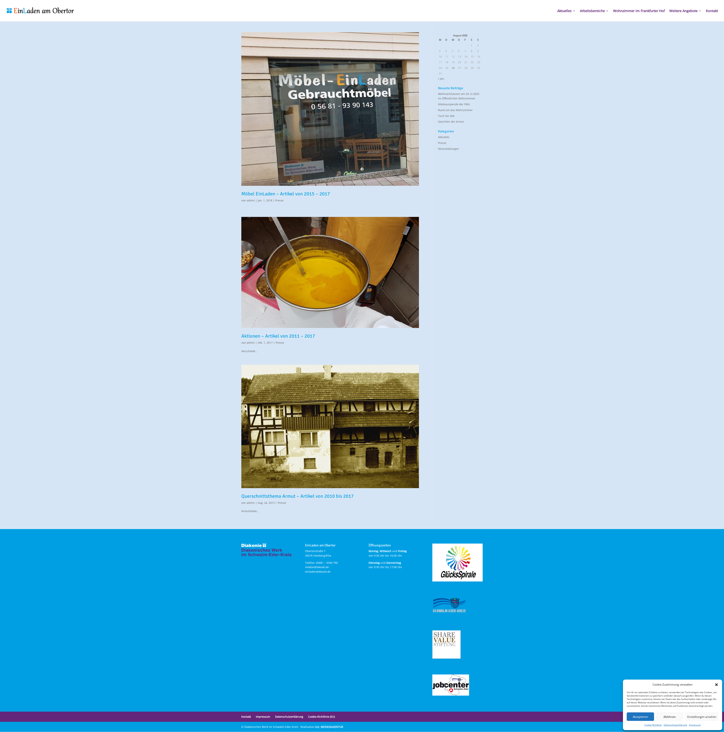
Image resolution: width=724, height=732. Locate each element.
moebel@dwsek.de (317, 567)
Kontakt (712, 11)
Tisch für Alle (446, 116)
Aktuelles (564, 11)
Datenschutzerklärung (675, 725)
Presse (279, 200)
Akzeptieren (640, 717)
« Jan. (441, 78)
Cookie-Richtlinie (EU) (321, 716)
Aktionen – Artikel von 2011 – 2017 (278, 336)
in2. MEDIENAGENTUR (329, 727)
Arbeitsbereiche (592, 11)
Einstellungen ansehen (701, 717)
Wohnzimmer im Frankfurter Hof (639, 11)
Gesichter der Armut (451, 121)
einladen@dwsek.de (318, 571)
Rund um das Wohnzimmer (455, 110)
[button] (716, 685)
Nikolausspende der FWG (454, 104)
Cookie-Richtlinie (653, 725)
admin (251, 200)
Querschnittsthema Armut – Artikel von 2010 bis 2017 (297, 496)
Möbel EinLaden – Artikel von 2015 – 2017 (285, 194)
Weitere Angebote (683, 11)
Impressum (695, 725)
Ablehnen (669, 717)
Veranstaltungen (448, 149)
